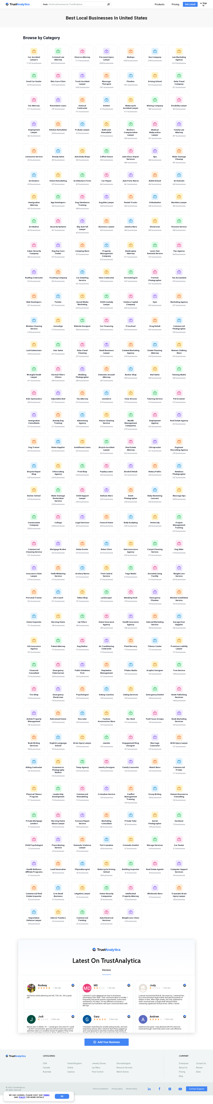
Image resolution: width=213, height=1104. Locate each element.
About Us (183, 1067)
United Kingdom (74, 1063)
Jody (153, 985)
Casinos (71, 1072)
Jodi (40, 1016)
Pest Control (97, 1072)
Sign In (205, 4)
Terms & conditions (100, 1089)
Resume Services (124, 1067)
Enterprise (183, 1063)
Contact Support (196, 1089)
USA (45, 1063)
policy (22, 1097)
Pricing (175, 4)
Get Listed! (190, 4)
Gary (96, 1016)
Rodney (42, 985)
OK (62, 1096)
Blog (181, 1076)
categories (49, 1056)
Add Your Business (109, 1042)
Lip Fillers (96, 1067)
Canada (46, 1067)
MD (96, 985)
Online (70, 1067)
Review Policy (131, 1089)
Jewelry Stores (99, 1063)
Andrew (154, 1016)
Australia (47, 1072)
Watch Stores (122, 1072)
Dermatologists (123, 1063)
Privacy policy (117, 1089)
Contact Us (201, 1063)
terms (46, 1095)
